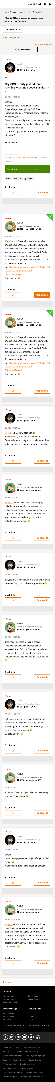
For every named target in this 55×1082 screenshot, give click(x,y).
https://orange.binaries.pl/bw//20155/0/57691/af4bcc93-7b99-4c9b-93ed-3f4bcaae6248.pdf (27, 271)
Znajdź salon (33, 996)
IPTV (8, 179)
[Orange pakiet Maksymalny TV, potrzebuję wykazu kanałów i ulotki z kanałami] (39, 49)
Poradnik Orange (19, 1060)
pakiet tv (29, 179)
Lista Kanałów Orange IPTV (30, 157)
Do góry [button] (8, 982)
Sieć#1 (18, 1047)
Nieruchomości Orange (35, 1073)
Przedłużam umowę (10, 999)
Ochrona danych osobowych (13, 1073)
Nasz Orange (10, 12)
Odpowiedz (42, 192)
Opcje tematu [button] (11, 29)
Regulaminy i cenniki (10, 1002)
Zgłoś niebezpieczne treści (12, 1056)
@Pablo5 (9, 433)
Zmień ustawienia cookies (26, 1051)
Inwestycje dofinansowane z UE (32, 1077)
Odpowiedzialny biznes (32, 1047)
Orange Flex (7, 1047)
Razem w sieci (8, 1051)
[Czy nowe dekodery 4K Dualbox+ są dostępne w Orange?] (35, 49)
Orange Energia (35, 1060)
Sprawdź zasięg (34, 999)
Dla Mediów (7, 1019)
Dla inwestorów (8, 1016)
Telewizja (37, 12)
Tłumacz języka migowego (35, 1056)
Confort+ (6, 1060)
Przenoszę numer (9, 996)
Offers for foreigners (10, 1077)
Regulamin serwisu (27, 1064)
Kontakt (31, 1016)
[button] (50, 62)
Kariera (30, 1019)
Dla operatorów (8, 1013)
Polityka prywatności (26, 1068)
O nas (30, 1013)
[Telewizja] (23, 49)
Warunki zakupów (9, 1068)
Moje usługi (25, 12)
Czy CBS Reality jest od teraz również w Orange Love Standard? (27, 86)
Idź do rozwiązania (44, 44)
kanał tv (17, 179)
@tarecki (13, 241)
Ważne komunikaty (9, 1064)
